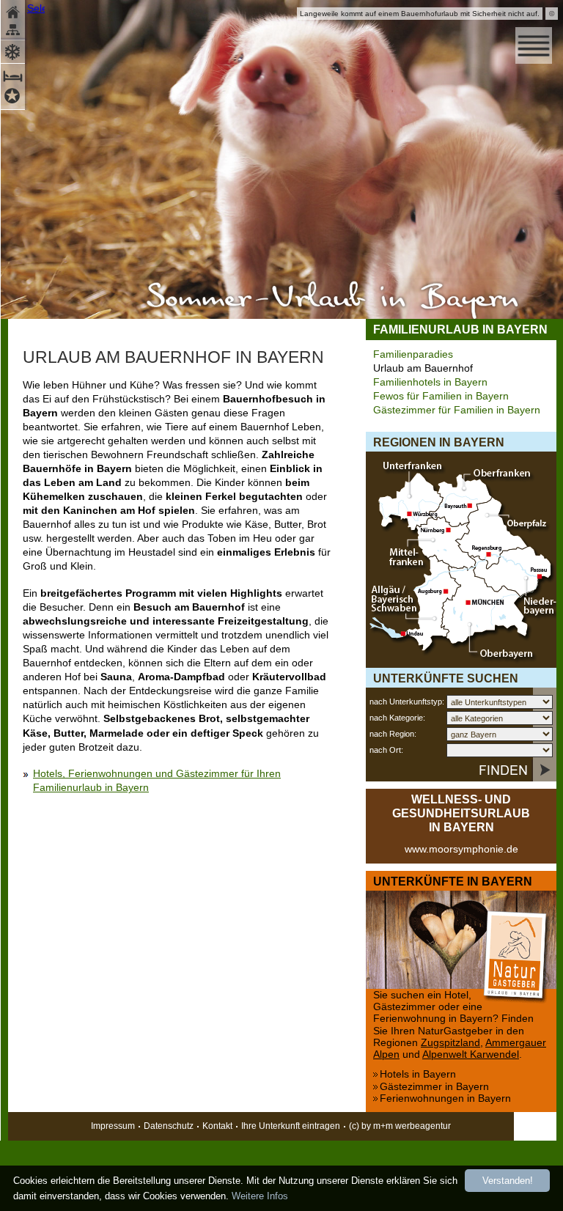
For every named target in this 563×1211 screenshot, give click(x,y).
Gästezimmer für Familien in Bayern (456, 410)
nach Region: (392, 733)
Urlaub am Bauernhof (423, 368)
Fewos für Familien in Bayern (441, 396)
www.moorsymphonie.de (461, 849)
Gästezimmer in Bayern (434, 1086)
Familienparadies (413, 354)
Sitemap (14, 31)
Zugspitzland (450, 1042)
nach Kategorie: (397, 717)
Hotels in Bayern (418, 1074)
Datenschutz (169, 1126)
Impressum (113, 1126)
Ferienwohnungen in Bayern (445, 1098)
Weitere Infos (260, 1195)
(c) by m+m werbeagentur (400, 1126)
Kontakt (217, 1126)
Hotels (14, 98)
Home (14, 11)
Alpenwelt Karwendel (470, 1054)
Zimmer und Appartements (14, 74)
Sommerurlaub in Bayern (332, 301)
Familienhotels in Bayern (430, 382)
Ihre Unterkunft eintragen (290, 1126)
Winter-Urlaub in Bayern (14, 50)
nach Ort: (386, 750)
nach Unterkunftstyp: (406, 701)
